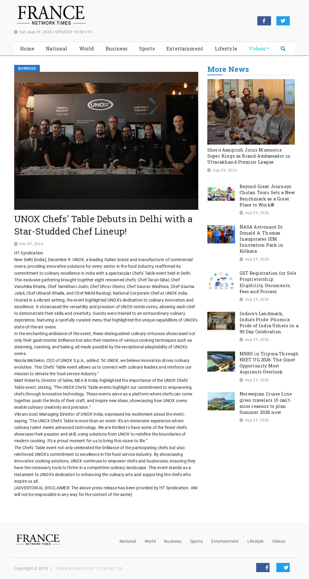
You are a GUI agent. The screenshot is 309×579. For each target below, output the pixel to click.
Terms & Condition (74, 568)
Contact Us (111, 568)
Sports (196, 541)
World (150, 541)
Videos (278, 541)
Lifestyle (255, 541)
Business (172, 541)
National (127, 541)
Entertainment (225, 541)
